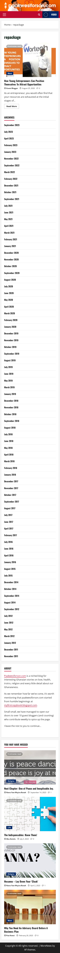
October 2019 (10, 347)
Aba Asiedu (11, 839)
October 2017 (10, 495)
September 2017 (11, 501)
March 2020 (9, 313)
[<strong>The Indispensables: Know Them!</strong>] (30, 814)
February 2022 (10, 178)
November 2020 (11, 259)
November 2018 (11, 407)
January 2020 (10, 326)
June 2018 (8, 441)
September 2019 (11, 353)
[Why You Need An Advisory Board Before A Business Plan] (30, 907)
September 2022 (11, 165)
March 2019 (9, 387)
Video (54, 14)
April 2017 (8, 528)
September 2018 (11, 421)
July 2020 (8, 286)
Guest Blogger (12, 88)
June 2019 (8, 373)
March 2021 (9, 232)
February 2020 (10, 320)
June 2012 (8, 622)
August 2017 (9, 508)
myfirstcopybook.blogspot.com (20, 705)
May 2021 (8, 219)
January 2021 (10, 246)
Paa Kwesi (10, 935)
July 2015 (8, 575)
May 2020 (8, 299)
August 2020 (10, 279)
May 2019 (8, 380)
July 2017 (8, 515)
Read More (12, 107)
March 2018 (9, 461)
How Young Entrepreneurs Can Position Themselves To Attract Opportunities (30, 60)
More (10, 73)
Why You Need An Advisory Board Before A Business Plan (26, 929)
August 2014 (9, 602)
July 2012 (8, 616)
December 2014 (11, 582)
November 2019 (11, 340)
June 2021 (8, 212)
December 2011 (11, 649)
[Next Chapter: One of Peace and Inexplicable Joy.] (30, 767)
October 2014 (10, 589)
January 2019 (10, 394)
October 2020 (10, 266)
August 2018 (9, 427)
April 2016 (9, 555)
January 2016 (10, 562)
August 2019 (10, 360)
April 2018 (8, 454)
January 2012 (10, 642)
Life (9, 827)
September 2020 (12, 273)
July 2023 (8, 131)
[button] (4, 15)
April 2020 (9, 306)
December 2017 (11, 481)
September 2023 (11, 125)
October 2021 (10, 192)
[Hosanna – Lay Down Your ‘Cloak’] (30, 860)
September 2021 (11, 199)
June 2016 (8, 548)
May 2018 (8, 447)
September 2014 (11, 595)
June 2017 (8, 521)
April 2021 (8, 225)
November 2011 (11, 656)
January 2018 (10, 474)
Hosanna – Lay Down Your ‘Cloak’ (21, 881)
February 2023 (10, 145)
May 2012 (8, 629)
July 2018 (8, 434)
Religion (11, 781)
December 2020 (11, 252)
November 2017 (11, 488)
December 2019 (11, 333)
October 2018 (10, 414)
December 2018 (11, 400)
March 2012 (9, 636)
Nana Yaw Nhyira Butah (16, 792)
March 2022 (9, 172)
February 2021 (10, 239)
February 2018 (10, 468)
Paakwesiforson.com (15, 675)
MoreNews (46, 945)
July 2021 (8, 205)
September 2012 (11, 609)
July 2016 (8, 542)
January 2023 (10, 152)
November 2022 (11, 158)
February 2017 (10, 535)
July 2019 (8, 367)
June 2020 (9, 293)
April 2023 (9, 138)
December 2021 (11, 185)
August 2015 (9, 568)
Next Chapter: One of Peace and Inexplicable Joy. (28, 788)
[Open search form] (39, 14)
